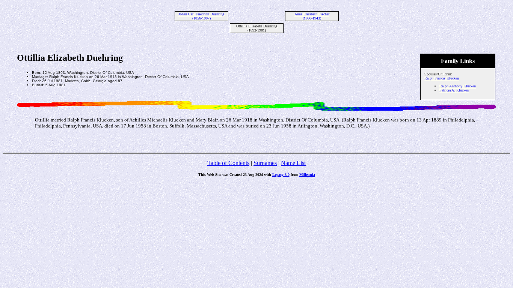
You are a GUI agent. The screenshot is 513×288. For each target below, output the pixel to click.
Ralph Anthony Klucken (457, 86)
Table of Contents (228, 163)
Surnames (265, 163)
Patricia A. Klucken (454, 90)
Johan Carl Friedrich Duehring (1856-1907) (201, 16)
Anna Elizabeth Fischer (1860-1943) (311, 16)
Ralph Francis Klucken (441, 78)
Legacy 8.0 (281, 174)
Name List (293, 163)
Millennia (307, 174)
